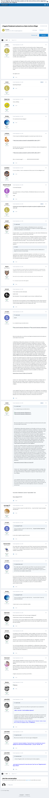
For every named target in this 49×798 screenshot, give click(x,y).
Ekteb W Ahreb (7, 184)
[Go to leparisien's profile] (7, 618)
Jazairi (7, 221)
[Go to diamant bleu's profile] (7, 549)
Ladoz (8, 29)
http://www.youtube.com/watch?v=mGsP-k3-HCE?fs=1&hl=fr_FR (26, 152)
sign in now (28, 780)
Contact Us (27, 794)
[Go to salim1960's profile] (7, 705)
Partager (35, 30)
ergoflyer (6, 167)
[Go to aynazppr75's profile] (7, 511)
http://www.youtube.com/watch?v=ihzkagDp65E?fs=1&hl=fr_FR (26, 140)
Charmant (7, 658)
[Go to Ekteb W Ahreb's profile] (7, 191)
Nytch (6, 266)
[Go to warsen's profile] (7, 295)
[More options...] (46, 45)
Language (21, 794)
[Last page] (9, 40)
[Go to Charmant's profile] (7, 664)
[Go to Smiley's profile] (7, 122)
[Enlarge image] (21, 327)
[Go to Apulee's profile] (7, 688)
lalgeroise (7, 99)
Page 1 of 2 (14, 40)
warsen (7, 289)
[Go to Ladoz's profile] (3, 30)
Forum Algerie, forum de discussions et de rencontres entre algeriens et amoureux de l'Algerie (23, 1)
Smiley (7, 116)
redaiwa (7, 133)
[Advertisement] (15, 15)
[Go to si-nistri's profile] (7, 317)
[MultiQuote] (13, 77)
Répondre (44, 35)
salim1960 (7, 699)
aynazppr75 (7, 505)
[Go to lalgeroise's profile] (7, 105)
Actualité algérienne (18, 30)
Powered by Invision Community (24, 796)
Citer (16, 77)
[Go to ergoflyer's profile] (7, 174)
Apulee (7, 682)
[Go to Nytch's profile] (7, 272)
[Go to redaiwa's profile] (7, 139)
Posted (18, 44)
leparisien (7, 612)
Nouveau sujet (34, 35)
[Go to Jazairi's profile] (7, 227)
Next (7, 40)
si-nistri (7, 311)
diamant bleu (6, 543)
